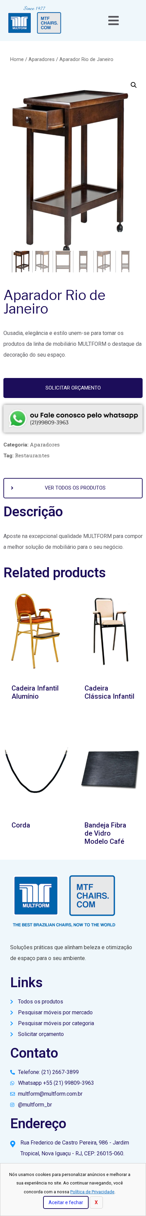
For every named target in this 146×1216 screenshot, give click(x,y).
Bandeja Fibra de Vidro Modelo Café (105, 833)
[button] (73, 388)
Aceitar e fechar (66, 1202)
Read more (37, 844)
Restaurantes (32, 455)
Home (17, 59)
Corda (21, 825)
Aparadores (42, 59)
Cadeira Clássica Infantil (109, 692)
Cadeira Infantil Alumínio (35, 692)
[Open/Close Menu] (114, 20)
